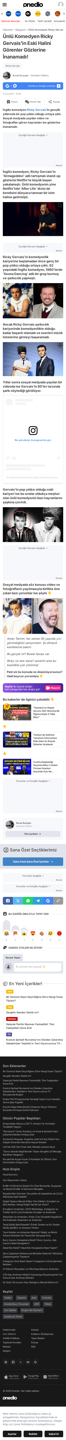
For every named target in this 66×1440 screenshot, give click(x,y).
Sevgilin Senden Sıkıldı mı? (22, 1012)
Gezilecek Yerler (13, 1316)
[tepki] (6, 933)
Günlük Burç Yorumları (16, 1304)
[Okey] (28, 13)
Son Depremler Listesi (15, 1180)
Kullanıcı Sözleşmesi (42, 1334)
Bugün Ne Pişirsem (32, 1310)
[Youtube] (28, 1362)
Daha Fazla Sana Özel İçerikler (31, 861)
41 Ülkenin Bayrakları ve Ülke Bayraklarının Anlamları (31, 1269)
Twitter (8, 1297)
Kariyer (35, 1329)
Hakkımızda (9, 1329)
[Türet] (57, 13)
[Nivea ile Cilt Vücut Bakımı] (8, 13)
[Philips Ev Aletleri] (18, 13)
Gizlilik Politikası (11, 1338)
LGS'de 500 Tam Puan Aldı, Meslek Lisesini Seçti (29, 1146)
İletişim (7, 1350)
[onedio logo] (31, 1398)
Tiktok (48, 1304)
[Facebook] (13, 1362)
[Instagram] (6, 1362)
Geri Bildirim (9, 1334)
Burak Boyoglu (31, 75)
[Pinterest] (35, 1362)
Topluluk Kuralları (12, 1342)
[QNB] (48, 13)
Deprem (21, 1297)
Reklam (7, 1346)
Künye (34, 1342)
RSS (33, 1346)
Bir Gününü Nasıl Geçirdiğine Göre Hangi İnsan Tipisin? (34, 998)
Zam (34, 1297)
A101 (36, 1304)
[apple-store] (12, 1377)
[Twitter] (21, 1362)
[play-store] (32, 1377)
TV (9, 1034)
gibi (58, 638)
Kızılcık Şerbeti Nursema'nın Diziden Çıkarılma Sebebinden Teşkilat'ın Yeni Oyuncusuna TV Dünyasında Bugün (34, 1041)
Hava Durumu (10, 1174)
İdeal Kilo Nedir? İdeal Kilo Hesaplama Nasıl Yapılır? (30, 1247)
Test (10, 991)
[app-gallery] (52, 1377)
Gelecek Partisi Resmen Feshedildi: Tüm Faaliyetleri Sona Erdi (30, 1026)
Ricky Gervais (13, 65)
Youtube (46, 1297)
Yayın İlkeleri (38, 1338)
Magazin (20, 29)
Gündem (12, 1019)
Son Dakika (10, 1310)
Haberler (8, 29)
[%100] (38, 13)
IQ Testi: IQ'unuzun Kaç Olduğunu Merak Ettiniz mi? (30, 1282)
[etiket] (7, 706)
